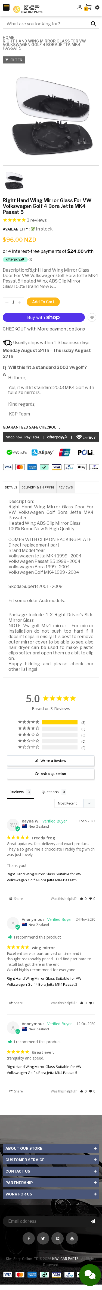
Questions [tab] (50, 791)
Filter (16, 60)
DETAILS (11, 487)
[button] (83, 898)
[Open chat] (90, 1275)
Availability (15, 229)
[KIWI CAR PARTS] (51, 1274)
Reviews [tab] (17, 791)
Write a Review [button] (53, 760)
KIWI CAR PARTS (65, 1259)
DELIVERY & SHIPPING (37, 487)
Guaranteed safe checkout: (31, 427)
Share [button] (18, 898)
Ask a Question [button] (53, 773)
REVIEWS (65, 487)
